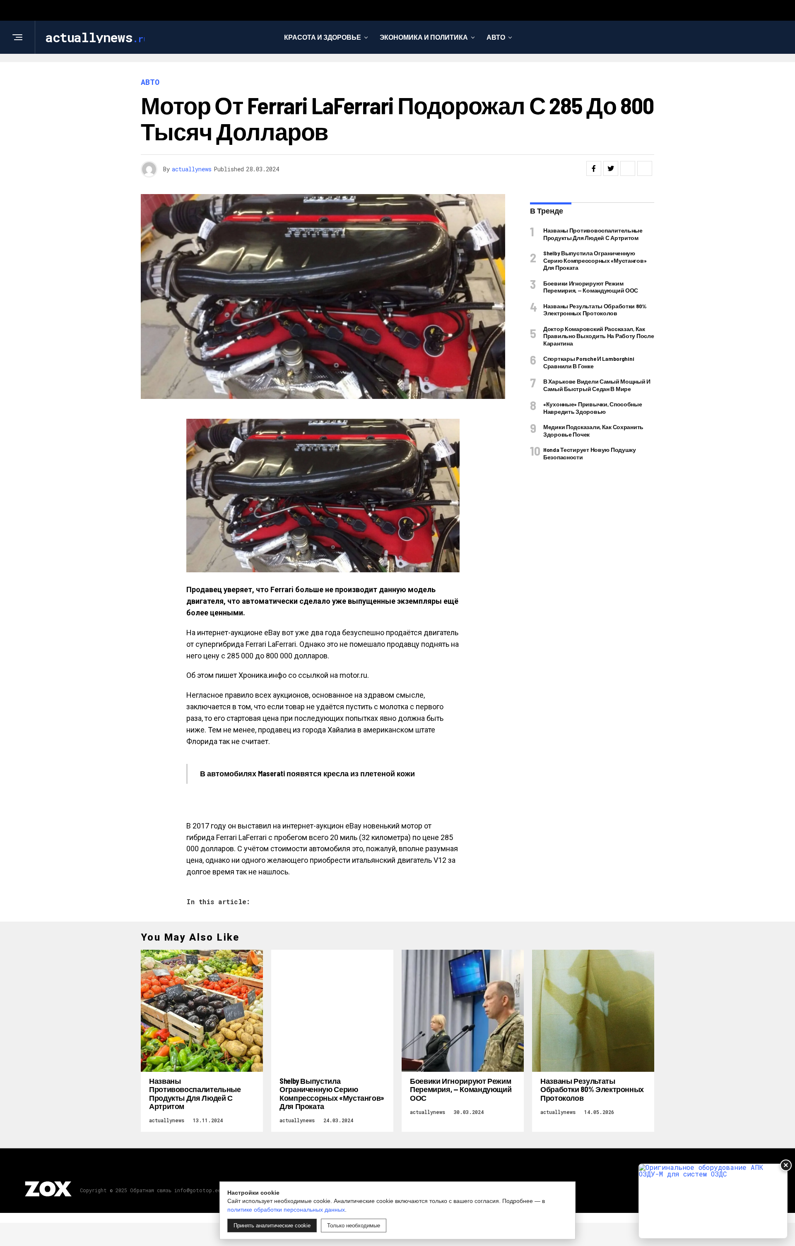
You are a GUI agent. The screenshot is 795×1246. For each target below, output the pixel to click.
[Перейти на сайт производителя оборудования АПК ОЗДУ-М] (713, 1201)
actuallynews (192, 169)
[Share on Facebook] (593, 168)
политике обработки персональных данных (286, 1209)
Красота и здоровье (322, 37)
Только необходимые (353, 1225)
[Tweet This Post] (610, 168)
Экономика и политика (424, 37)
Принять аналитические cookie (272, 1225)
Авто (496, 37)
